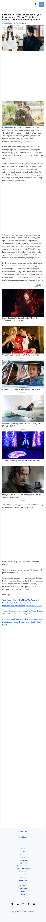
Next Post (23, 837)
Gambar (23, 874)
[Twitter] (12, 904)
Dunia (23, 852)
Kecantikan (23, 880)
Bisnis (23, 857)
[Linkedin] (18, 904)
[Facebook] (28, 904)
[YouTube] (34, 904)
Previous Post (23, 832)
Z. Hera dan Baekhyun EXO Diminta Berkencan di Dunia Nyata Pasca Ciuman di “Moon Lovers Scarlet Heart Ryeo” (22, 622)
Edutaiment (8, 23)
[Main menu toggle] (41, 4)
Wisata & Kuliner (23, 866)
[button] (36, 4)
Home (23, 849)
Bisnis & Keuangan (23, 869)
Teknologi (23, 889)
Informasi (23, 877)
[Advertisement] (23, 77)
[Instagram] (23, 904)
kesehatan (23, 883)
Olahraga (23, 863)
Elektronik (23, 872)
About (23, 894)
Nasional (23, 854)
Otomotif (23, 886)
